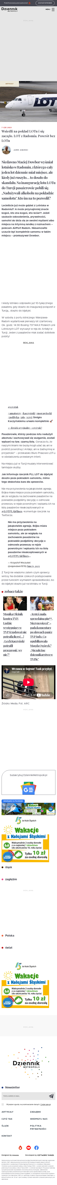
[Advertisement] (28, 52)
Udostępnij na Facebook (13, 801)
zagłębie (10, 879)
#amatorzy (14, 413)
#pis (22, 417)
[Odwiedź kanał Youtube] (28, 1148)
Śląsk (5, 1126)
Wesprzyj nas (38, 1119)
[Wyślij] (51, 1095)
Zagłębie (35, 1112)
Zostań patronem (45, 3)
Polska (9, 935)
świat (8, 947)
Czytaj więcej (45, 1104)
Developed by (31, 1155)
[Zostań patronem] (21, 1148)
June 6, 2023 (33, 566)
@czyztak (13, 407)
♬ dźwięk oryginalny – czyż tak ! (25, 427)
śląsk (8, 867)
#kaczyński (28, 413)
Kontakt (7, 1136)
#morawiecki (44, 413)
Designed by (7, 1155)
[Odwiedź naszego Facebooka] (36, 1148)
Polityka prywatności (38, 1127)
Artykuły (9, 83)
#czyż (28, 417)
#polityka (13, 417)
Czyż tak (7, 1119)
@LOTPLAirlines (12, 511)
